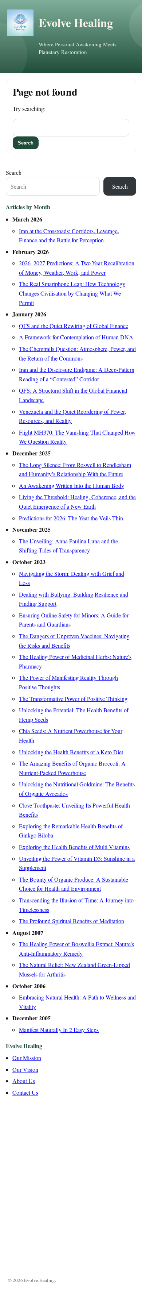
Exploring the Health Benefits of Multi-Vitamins (74, 847)
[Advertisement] (71, 1178)
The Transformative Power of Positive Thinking (73, 698)
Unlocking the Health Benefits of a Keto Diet (71, 752)
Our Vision (25, 1069)
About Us (23, 1081)
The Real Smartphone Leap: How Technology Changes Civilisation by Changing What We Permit (72, 293)
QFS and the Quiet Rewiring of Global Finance (73, 326)
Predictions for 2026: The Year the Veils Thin (71, 518)
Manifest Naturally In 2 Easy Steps (59, 1029)
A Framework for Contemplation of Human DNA (76, 337)
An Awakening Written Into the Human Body (71, 485)
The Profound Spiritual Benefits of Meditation (71, 921)
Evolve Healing (76, 22)
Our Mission (26, 1058)
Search (13, 172)
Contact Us (25, 1092)
